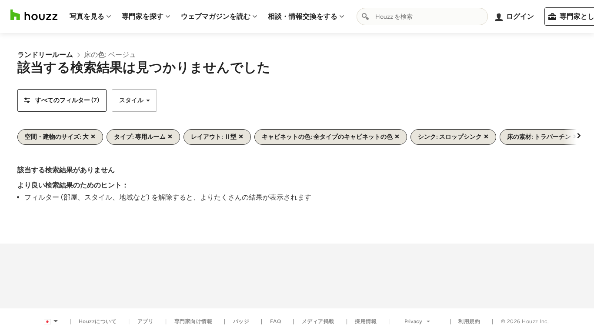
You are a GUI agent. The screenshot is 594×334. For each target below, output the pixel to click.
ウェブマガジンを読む (215, 16)
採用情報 (366, 321)
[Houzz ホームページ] (34, 15)
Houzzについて (98, 321)
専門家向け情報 (193, 321)
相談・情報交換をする (302, 16)
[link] (45, 54)
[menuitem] (90, 16)
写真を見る (87, 16)
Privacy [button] (413, 321)
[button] (62, 100)
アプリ (145, 321)
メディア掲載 (318, 321)
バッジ (241, 321)
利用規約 (469, 321)
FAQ (275, 321)
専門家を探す (143, 16)
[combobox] (422, 16)
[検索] (365, 16)
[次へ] (579, 135)
